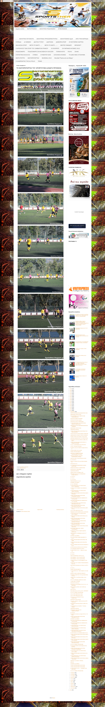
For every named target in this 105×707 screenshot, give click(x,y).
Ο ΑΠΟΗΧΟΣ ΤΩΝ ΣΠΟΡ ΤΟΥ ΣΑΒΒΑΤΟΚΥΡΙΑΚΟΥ (32, 48)
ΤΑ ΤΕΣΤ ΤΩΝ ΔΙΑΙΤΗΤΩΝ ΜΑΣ (76, 446)
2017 (71, 402)
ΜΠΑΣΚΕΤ (78, 45)
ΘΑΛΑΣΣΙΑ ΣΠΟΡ (21, 45)
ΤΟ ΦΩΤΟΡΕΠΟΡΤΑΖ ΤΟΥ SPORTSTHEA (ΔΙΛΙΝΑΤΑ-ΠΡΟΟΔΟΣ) (78, 521)
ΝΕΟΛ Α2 (72, 662)
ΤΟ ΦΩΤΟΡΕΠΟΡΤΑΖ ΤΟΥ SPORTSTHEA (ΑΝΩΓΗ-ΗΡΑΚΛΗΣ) (78, 628)
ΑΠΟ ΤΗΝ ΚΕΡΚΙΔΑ (82, 39)
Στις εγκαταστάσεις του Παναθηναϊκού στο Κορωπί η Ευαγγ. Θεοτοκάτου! (81, 342)
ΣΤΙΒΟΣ (35, 55)
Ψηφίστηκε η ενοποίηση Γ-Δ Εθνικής (76, 660)
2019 (71, 399)
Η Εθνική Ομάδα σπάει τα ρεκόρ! (76, 450)
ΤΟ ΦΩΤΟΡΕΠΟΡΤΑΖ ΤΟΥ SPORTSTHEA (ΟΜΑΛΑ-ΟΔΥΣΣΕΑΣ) (78, 656)
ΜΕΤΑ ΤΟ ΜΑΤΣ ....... (51, 45)
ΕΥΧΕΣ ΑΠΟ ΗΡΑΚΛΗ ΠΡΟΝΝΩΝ (76, 418)
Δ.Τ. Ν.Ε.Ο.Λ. (72, 476)
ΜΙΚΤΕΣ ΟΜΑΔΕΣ (66, 45)
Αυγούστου (73, 677)
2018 (71, 401)
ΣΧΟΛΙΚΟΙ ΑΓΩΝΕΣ (60, 55)
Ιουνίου (72, 680)
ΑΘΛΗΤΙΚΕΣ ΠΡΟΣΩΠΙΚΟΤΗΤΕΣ (47, 39)
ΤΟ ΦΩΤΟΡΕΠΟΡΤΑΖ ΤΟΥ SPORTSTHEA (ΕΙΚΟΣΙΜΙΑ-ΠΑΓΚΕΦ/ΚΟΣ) (78, 631)
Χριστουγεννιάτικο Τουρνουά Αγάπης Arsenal (78, 458)
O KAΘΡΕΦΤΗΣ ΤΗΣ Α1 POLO (25, 61)
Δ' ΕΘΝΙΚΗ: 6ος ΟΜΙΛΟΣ (74, 482)
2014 (71, 407)
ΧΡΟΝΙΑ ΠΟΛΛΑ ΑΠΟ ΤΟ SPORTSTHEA (77, 467)
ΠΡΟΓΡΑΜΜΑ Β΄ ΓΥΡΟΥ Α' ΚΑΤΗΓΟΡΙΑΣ (77, 558)
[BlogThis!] (19, 469)
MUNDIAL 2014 (47, 58)
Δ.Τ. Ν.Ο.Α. (72, 477)
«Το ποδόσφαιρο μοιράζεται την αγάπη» (77, 548)
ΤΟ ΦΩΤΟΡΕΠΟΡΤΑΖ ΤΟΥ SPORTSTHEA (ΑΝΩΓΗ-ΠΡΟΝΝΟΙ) (78, 491)
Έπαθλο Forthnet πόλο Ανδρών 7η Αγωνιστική (78, 436)
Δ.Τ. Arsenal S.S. (73, 459)
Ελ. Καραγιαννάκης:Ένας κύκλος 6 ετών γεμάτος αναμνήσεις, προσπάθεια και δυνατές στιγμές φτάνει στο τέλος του (81, 364)
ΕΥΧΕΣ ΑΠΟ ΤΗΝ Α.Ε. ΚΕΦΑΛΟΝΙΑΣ (77, 421)
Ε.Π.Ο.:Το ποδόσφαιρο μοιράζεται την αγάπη (78, 579)
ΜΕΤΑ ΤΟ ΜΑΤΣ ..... (36, 45)
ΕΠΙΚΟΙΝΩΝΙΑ (62, 29)
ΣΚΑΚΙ (77, 51)
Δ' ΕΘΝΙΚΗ (27, 42)
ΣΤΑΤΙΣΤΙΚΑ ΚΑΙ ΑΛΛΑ (23, 55)
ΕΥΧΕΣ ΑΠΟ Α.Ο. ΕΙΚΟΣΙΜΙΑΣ (75, 469)
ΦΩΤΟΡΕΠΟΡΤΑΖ (33, 58)
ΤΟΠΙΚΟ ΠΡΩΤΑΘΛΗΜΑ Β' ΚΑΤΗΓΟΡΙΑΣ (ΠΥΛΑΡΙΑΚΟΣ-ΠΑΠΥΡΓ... (77, 496)
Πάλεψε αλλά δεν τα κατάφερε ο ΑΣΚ (76, 472)
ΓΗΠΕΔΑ (18, 42)
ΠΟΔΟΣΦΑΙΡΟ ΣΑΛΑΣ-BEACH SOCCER (40, 51)
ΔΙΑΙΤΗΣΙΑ (49, 42)
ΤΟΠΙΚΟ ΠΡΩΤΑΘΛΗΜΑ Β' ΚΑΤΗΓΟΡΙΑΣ (77, 665)
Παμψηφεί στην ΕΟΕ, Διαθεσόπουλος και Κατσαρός (79, 511)
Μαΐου (72, 681)
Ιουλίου (72, 678)
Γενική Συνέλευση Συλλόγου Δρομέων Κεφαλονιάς (79, 433)
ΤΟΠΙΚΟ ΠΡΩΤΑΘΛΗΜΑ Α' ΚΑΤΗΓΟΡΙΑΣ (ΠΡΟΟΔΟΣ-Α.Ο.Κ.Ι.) (77, 617)
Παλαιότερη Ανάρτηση (60, 509)
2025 (71, 390)
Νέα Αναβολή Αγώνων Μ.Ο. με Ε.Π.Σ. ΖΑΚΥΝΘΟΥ (79, 590)
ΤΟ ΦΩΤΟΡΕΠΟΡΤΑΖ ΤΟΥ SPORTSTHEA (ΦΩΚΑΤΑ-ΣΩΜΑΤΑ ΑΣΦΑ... (78, 423)
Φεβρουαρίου (73, 686)
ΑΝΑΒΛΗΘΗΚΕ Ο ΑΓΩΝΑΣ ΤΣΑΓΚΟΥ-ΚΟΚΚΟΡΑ (79, 435)
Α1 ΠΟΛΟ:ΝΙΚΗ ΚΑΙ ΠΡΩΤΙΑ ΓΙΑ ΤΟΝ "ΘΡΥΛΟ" (78, 547)
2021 (71, 396)
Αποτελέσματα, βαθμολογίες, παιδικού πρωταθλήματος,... (77, 529)
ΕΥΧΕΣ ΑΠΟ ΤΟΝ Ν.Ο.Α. (74, 582)
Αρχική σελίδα (20, 29)
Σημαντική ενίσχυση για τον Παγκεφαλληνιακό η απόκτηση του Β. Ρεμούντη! (81, 335)
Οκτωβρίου (73, 674)
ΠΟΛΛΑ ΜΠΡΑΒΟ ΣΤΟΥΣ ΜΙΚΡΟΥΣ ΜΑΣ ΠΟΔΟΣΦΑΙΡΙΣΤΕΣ (77, 416)
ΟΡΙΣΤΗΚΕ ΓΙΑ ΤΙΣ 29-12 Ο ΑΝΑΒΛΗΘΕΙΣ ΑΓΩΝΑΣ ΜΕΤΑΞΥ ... (77, 474)
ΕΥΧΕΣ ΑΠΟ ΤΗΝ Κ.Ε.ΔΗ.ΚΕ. (75, 599)
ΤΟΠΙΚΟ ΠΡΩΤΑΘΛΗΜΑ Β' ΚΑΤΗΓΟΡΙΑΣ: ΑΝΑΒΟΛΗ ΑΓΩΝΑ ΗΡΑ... (77, 519)
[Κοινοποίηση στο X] (20, 469)
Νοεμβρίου (73, 672)
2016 (71, 404)
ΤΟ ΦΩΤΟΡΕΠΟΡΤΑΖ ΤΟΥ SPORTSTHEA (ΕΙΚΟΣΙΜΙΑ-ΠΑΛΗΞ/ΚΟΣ (78, 503)
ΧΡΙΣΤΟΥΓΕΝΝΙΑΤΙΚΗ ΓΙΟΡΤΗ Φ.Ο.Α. (77, 555)
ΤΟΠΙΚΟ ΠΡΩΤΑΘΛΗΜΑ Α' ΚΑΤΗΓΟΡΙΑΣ (77, 666)
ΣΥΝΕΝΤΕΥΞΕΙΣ (45, 55)
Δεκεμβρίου (73, 411)
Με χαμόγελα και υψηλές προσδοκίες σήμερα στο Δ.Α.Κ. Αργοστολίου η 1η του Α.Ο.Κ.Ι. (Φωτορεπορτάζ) (81, 315)
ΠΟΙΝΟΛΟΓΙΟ (60, 51)
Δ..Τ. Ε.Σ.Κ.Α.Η (73, 479)
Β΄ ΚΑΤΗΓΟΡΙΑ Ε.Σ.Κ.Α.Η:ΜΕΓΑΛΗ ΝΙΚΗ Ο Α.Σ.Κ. (79, 632)
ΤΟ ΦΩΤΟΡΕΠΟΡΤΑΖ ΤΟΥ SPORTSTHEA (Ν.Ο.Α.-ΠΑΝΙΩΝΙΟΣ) (78, 486)
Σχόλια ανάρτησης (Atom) (25, 511)
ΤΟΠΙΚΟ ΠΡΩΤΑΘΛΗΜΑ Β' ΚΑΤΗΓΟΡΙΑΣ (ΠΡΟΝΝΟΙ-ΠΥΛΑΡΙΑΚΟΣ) (77, 649)
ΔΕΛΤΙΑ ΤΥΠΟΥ (39, 42)
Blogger (53, 697)
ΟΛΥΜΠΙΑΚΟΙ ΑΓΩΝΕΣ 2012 (71, 48)
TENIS (40, 61)
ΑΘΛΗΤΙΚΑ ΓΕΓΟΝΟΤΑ (26, 39)
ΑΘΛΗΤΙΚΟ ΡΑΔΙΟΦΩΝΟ (47, 29)
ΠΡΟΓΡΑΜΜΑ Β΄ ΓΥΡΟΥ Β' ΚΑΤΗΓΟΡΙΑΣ (77, 557)
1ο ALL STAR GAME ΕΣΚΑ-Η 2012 (76, 510)
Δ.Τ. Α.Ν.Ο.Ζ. (72, 612)
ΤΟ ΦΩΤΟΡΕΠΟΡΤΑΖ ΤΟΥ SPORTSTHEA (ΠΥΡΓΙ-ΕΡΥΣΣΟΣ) (78, 626)
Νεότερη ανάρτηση (20, 509)
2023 (71, 393)
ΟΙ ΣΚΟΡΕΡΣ (55, 48)
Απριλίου (72, 683)
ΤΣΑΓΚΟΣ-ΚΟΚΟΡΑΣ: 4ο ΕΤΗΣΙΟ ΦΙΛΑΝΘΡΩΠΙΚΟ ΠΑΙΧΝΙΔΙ (76, 456)
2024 (71, 391)
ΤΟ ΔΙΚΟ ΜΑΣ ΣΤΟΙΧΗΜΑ (77, 55)
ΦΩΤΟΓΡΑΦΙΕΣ (32, 29)
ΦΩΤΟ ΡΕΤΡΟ (20, 58)
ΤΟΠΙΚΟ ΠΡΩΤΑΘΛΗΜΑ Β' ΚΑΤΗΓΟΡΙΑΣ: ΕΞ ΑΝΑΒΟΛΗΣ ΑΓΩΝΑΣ (78, 443)
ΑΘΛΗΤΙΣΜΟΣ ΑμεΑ (66, 39)
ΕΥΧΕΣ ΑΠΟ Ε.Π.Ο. (73, 463)
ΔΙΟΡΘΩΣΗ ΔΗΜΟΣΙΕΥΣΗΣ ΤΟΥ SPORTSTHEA (79, 438)
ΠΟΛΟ (70, 51)
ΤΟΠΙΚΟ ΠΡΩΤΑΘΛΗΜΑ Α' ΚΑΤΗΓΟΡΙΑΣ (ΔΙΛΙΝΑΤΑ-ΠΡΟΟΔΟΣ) (77, 524)
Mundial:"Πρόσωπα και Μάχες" (63, 58)
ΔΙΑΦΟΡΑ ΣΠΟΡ (61, 42)
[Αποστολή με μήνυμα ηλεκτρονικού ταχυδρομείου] (17, 469)
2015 (71, 405)
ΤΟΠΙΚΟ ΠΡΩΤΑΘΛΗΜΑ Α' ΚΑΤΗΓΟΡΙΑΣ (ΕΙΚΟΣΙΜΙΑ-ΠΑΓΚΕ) (77, 642)
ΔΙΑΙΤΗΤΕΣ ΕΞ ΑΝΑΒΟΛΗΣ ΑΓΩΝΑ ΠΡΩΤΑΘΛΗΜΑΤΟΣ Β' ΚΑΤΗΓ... (76, 454)
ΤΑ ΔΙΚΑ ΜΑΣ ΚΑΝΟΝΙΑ (74, 429)
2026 (71, 388)
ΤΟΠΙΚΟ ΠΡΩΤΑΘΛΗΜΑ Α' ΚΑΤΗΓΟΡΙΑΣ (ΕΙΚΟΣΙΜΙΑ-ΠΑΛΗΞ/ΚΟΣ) (77, 506)
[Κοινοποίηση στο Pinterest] (23, 469)
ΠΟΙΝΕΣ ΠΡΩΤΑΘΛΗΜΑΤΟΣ (75, 451)
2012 (71, 410)
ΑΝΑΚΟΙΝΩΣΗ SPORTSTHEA (75, 414)
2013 (71, 408)
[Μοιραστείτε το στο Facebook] (21, 469)
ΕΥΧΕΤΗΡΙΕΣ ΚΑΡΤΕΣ (76, 42)
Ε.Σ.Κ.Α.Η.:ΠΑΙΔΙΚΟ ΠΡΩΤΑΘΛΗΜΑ (76, 592)
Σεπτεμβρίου (73, 675)
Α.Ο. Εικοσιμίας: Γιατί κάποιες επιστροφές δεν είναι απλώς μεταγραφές (80, 370)
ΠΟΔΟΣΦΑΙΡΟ (20, 51)
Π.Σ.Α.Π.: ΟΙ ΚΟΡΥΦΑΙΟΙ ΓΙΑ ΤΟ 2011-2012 (78, 444)
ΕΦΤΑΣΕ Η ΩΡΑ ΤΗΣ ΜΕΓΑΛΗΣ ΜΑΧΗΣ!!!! (77, 573)
